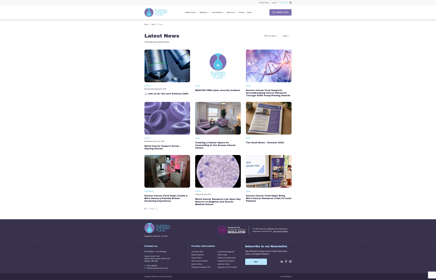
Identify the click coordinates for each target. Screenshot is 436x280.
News (249, 12)
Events (241, 12)
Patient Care (190, 12)
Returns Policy (196, 264)
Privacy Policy (196, 258)
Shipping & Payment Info (200, 267)
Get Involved (217, 12)
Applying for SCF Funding (227, 267)
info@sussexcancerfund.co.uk (156, 268)
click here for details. (280, 231)
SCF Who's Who (197, 252)
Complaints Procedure (226, 261)
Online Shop (264, 2)
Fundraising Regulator (226, 252)
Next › (152, 209)
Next (256, 262)
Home (146, 24)
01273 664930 (150, 266)
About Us (230, 12)
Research (203, 12)
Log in (274, 2)
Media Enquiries (197, 255)
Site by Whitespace (286, 276)
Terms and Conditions (199, 261)
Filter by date (269, 36)
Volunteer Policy (224, 264)
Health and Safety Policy (227, 258)
